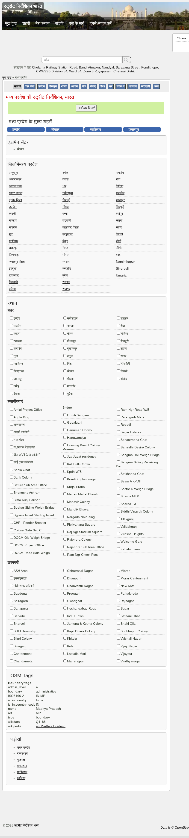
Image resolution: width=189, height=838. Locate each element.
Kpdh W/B (74, 471)
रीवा (118, 179)
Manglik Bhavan (78, 509)
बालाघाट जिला (70, 227)
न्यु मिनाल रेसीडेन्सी (24, 447)
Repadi (126, 424)
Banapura (21, 608)
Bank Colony (23, 477)
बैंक (84, 86)
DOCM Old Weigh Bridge (32, 537)
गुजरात (21, 759)
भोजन (64, 86)
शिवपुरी (120, 207)
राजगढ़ (66, 289)
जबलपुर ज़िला (17, 261)
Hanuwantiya (76, 437)
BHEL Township (25, 631)
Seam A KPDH (131, 481)
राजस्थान (22, 753)
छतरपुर (13, 248)
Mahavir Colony (78, 502)
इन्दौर (16, 129)
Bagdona (20, 593)
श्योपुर (119, 213)
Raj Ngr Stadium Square (85, 532)
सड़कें (59, 23)
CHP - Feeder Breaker (30, 522)
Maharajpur (75, 661)
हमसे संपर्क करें (101, 23)
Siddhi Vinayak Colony (137, 511)
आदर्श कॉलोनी (21, 432)
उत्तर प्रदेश (23, 747)
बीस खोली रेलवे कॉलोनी (27, 455)
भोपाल (55, 129)
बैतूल (65, 241)
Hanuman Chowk (79, 430)
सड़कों (17, 86)
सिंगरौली (125, 363)
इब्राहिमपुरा (20, 578)
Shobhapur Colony (134, 631)
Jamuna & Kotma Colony (85, 623)
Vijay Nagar (129, 646)
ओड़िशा (21, 778)
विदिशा (119, 186)
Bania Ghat (22, 470)
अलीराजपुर (15, 179)
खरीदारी (145, 86)
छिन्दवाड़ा (14, 255)
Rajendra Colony (79, 539)
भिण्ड (65, 248)
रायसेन (120, 172)
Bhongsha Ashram (27, 492)
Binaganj (20, 646)
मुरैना (65, 275)
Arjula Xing (21, 417)
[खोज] (126, 59)
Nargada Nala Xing (81, 517)
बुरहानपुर (67, 234)
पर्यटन (41, 86)
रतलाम (66, 282)
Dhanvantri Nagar (80, 586)
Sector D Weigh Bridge (137, 489)
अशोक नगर (15, 186)
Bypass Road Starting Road (34, 515)
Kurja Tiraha (76, 487)
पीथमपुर (71, 341)
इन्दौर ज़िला (15, 200)
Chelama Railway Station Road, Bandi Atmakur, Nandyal (73, 67)
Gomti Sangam (78, 415)
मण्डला (66, 261)
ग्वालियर (95, 129)
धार (64, 186)
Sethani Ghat (130, 616)
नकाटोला (19, 440)
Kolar (71, 646)
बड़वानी (66, 220)
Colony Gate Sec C (27, 530)
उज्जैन (13, 207)
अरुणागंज (19, 424)
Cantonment (23, 654)
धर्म (110, 86)
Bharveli (19, 623)
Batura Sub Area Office (30, 485)
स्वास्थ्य (120, 86)
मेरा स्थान (42, 23)
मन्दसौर (66, 268)
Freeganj (73, 593)
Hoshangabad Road (81, 608)
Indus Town (75, 616)
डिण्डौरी (13, 282)
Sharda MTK (130, 496)
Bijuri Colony (23, 638)
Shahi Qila (128, 623)
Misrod (125, 571)
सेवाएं (93, 86)
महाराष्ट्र (22, 766)
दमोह (65, 172)
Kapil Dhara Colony (81, 631)
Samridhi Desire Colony (138, 447)
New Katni (128, 586)
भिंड (69, 363)
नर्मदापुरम (67, 193)
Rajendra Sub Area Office (85, 547)
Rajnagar (127, 601)
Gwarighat (74, 601)
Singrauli (122, 268)
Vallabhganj (129, 526)
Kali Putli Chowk (78, 464)
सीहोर (119, 248)
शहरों (26, 23)
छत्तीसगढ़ (22, 772)
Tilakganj (127, 519)
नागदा (70, 326)
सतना (119, 220)
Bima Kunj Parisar (27, 500)
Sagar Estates (131, 432)
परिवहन (53, 86)
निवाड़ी (66, 200)
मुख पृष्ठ (11, 23)
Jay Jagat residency (81, 456)
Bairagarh (21, 601)
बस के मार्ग (76, 23)
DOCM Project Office (29, 545)
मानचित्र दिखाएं (86, 108)
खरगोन (13, 227)
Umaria (121, 275)
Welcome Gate (131, 541)
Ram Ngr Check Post (82, 554)
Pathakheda (129, 593)
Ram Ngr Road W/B (135, 409)
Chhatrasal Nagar (80, 571)
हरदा (118, 255)
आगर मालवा (15, 193)
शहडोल (120, 193)
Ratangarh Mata (132, 417)
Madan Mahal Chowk (82, 494)
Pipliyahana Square (81, 524)
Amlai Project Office (28, 409)
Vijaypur (126, 654)
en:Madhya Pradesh (50, 726)
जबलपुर (134, 129)
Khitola (72, 638)
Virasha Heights (132, 534)
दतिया (12, 289)
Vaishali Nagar (131, 638)
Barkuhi (19, 616)
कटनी (12, 213)
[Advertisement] (86, 43)
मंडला (70, 379)
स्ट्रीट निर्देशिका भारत (26, 825)
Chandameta (23, 661)
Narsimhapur (125, 261)
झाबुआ (12, 268)
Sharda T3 (128, 504)
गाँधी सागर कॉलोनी (24, 586)
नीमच (65, 207)
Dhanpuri (73, 578)
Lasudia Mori (76, 654)
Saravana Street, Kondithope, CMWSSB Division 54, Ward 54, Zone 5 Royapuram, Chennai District (97, 69)
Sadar (125, 608)
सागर (119, 227)
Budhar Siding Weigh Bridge (34, 507)
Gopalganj (74, 422)
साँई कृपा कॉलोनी (23, 462)
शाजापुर (120, 200)
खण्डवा (13, 220)
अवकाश (133, 86)
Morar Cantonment (134, 578)
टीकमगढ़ (14, 275)
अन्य (156, 86)
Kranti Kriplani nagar (82, 479)
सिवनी (119, 234)
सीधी (118, 241)
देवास (65, 179)
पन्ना (65, 213)
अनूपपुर (13, 172)
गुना (11, 234)
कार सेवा (29, 86)
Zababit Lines (130, 549)
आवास (74, 86)
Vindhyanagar (131, 661)
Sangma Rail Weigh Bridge (140, 455)
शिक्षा (102, 86)
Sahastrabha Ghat (134, 440)
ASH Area (21, 571)
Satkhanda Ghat (132, 474)
